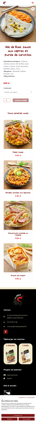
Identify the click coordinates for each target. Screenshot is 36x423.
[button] (32, 2)
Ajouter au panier (21, 100)
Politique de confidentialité (27, 397)
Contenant (7, 88)
